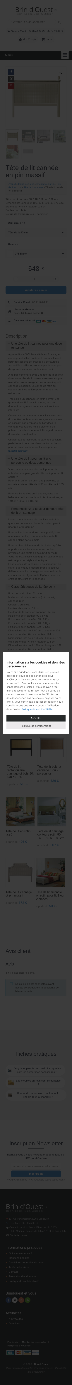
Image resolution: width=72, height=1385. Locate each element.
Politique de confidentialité (37, 709)
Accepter (36, 718)
